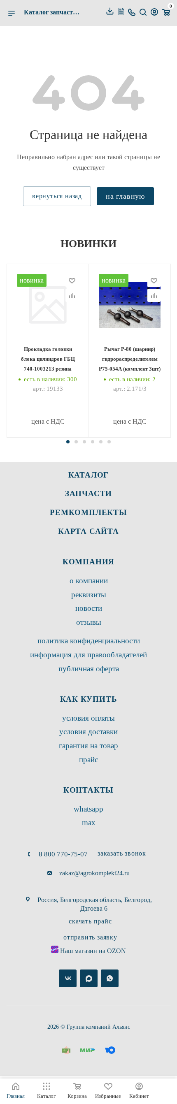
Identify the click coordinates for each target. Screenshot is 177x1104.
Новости (88, 608)
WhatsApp (88, 809)
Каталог (88, 475)
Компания (88, 561)
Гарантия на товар (88, 745)
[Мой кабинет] (154, 12)
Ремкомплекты (88, 512)
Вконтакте (68, 978)
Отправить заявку (90, 937)
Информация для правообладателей (88, 654)
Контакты (88, 790)
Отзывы (88, 622)
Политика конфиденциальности (88, 640)
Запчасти (88, 493)
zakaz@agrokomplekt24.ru (94, 873)
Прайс (88, 759)
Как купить (88, 699)
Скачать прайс (90, 921)
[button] (68, 442)
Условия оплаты (88, 718)
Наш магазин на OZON (93, 950)
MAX (88, 822)
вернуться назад (57, 196)
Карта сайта (88, 531)
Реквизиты (88, 594)
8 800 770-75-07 (63, 854)
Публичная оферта (88, 668)
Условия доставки (88, 731)
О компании (89, 580)
